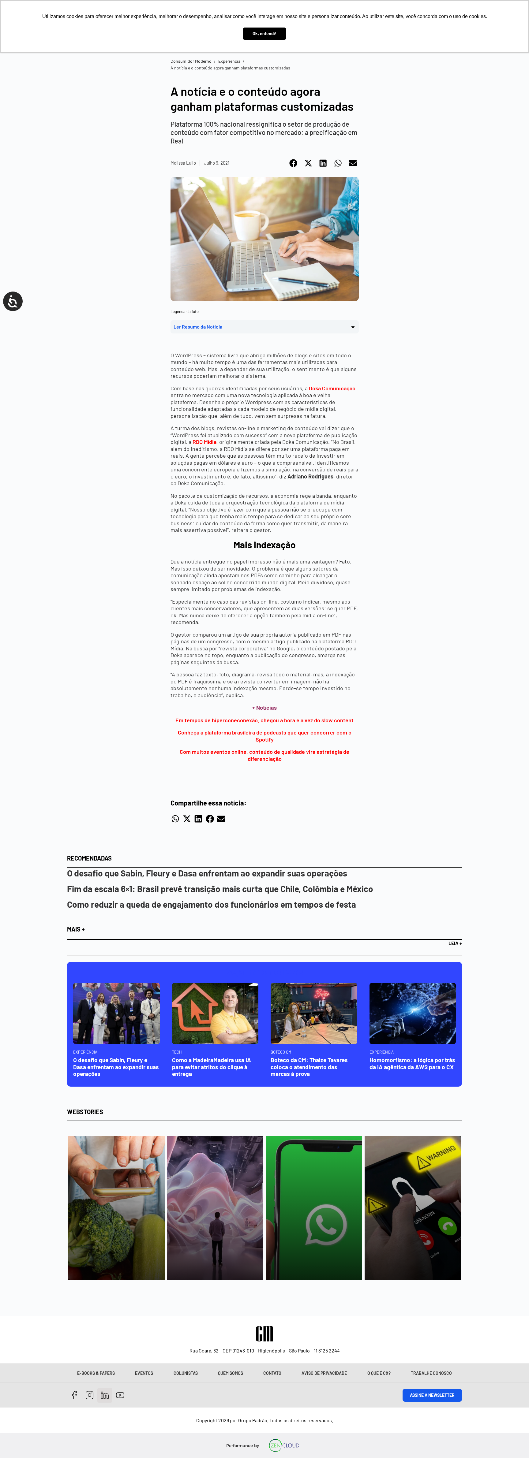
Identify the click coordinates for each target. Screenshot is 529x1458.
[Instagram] (89, 1395)
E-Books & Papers (96, 1373)
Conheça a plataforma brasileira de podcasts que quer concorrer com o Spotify (264, 736)
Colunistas (186, 1373)
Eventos (144, 1373)
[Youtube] (120, 1395)
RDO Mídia (204, 441)
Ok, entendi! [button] (264, 33)
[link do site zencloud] (284, 1445)
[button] (293, 163)
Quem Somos (230, 1373)
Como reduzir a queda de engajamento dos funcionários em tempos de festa (211, 904)
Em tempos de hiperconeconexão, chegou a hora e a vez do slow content (264, 720)
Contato (272, 1373)
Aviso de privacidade (324, 1373)
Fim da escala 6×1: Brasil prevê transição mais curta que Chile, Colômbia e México (220, 888)
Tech (177, 1052)
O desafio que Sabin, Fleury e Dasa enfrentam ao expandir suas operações (207, 873)
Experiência (229, 61)
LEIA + (455, 943)
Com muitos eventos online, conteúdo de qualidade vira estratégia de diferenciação (264, 755)
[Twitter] (104, 1395)
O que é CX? (379, 1373)
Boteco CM (281, 1052)
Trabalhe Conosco (431, 1373)
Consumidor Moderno (191, 61)
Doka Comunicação (332, 388)
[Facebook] (74, 1395)
